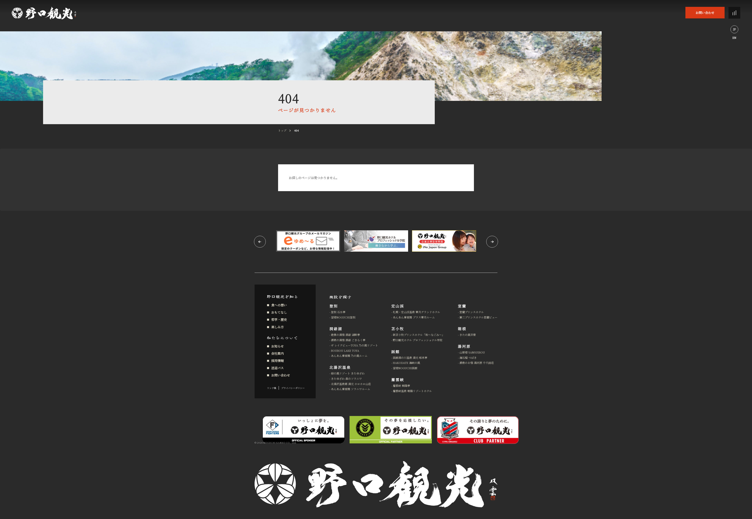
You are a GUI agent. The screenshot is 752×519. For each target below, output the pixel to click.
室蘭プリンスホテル (471, 312)
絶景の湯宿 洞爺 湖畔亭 (345, 335)
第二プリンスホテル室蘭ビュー (478, 317)
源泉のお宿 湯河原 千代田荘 (476, 363)
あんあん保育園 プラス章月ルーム (414, 317)
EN (734, 38)
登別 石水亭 (338, 312)
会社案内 (277, 353)
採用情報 (277, 360)
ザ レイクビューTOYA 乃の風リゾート (354, 345)
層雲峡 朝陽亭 (401, 386)
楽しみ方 (277, 327)
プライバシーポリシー (293, 388)
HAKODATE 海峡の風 (406, 363)
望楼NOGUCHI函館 (405, 368)
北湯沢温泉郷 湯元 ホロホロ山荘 (351, 384)
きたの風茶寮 (467, 335)
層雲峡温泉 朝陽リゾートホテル (412, 391)
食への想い (279, 305)
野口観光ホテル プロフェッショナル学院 (417, 340)
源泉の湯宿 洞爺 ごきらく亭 (348, 340)
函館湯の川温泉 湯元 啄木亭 (410, 358)
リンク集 (271, 388)
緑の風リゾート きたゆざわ (348, 373)
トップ (282, 130)
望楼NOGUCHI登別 (343, 317)
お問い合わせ (705, 12)
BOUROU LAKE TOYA (345, 351)
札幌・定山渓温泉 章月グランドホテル (416, 312)
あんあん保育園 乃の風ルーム (349, 356)
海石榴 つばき (468, 358)
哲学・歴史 (279, 319)
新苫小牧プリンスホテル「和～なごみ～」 (419, 335)
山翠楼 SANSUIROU (472, 352)
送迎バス (277, 368)
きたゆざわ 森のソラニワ (346, 379)
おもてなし (279, 312)
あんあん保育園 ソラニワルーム (350, 389)
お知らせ (277, 346)
